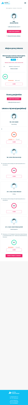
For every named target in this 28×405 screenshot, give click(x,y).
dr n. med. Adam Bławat (14, 191)
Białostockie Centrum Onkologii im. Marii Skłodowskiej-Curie (14, 56)
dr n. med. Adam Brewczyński (14, 227)
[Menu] (25, 3)
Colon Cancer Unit (18, 62)
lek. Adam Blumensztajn (14, 157)
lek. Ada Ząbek (14, 122)
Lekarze (14, 8)
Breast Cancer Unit (9, 62)
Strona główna (9, 8)
